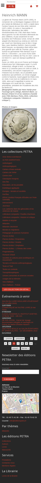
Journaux (6, 206)
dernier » (25, 348)
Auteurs (5, 444)
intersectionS (7, 203)
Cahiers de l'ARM (9, 172)
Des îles (5, 182)
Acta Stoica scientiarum (11, 157)
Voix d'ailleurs (7, 282)
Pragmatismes (8, 252)
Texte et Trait (7, 266)
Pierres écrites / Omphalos (13, 245)
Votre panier (36, 7)
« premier (8, 339)
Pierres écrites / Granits (11, 242)
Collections (6, 441)
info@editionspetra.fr (18, 421)
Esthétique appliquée (10, 188)
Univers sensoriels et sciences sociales (18, 276)
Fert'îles (5, 194)
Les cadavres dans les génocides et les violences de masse (18, 210)
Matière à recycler (9, 220)
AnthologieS (7, 163)
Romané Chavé (8, 255)
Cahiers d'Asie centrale (11, 169)
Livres (4, 447)
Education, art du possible (12, 185)
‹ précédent (19, 339)
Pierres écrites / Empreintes (13, 239)
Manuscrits (6, 450)
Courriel (6, 368)
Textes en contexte (9, 269)
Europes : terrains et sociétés (14, 191)
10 (31, 343)
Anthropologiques (9, 166)
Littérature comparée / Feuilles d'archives (18, 214)
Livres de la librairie (9, 476)
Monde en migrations (10, 230)
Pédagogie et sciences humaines (15, 233)
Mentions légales (8, 466)
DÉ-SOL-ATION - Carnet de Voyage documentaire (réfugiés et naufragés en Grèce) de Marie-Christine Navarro (17, 322)
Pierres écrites (8, 236)
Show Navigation (2, 3)
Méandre (6, 224)
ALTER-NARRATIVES (11, 160)
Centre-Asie (7, 176)
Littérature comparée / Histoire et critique (18, 217)
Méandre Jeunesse (10, 227)
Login (30, 7)
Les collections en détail (16, 289)
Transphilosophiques (10, 272)
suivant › (15, 348)
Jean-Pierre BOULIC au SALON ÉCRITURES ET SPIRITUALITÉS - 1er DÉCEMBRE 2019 (20, 330)
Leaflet (29, 412)
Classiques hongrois (10, 179)
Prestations (6, 460)
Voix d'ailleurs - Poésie (11, 285)
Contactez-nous (8, 463)
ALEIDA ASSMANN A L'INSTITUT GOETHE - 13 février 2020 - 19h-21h (20, 315)
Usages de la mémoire (11, 279)
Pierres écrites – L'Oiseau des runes (16, 249)
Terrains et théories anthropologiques (17, 263)
